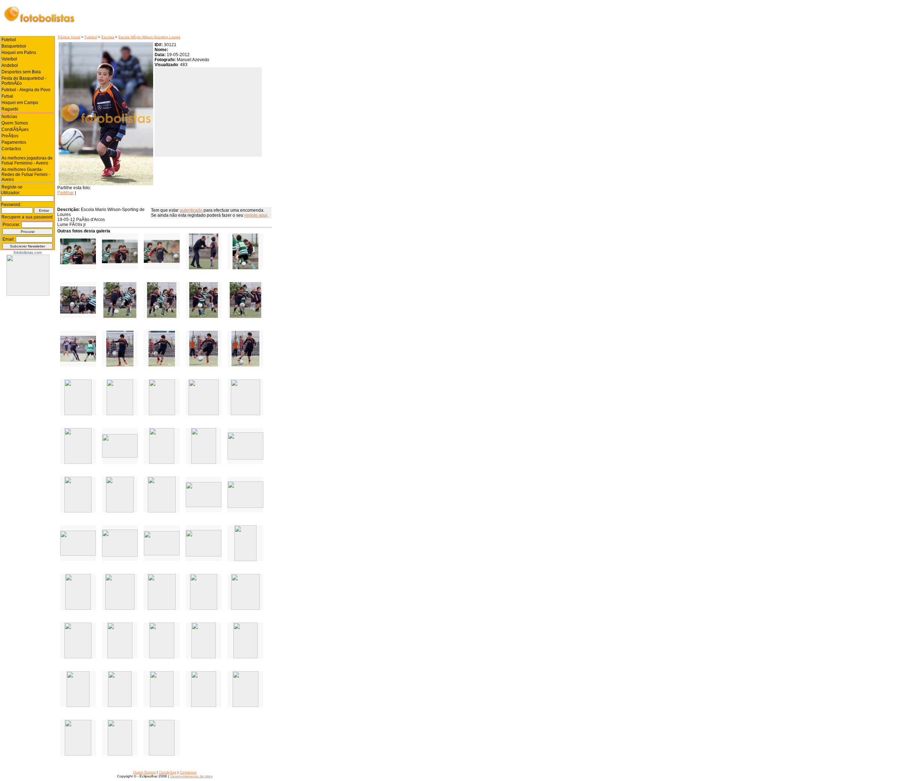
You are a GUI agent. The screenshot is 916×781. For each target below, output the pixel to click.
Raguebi (9, 109)
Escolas (107, 37)
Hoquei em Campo (19, 102)
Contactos (11, 148)
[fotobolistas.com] (27, 294)
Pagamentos (13, 142)
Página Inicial (69, 37)
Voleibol (9, 59)
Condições (167, 772)
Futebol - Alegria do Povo (25, 89)
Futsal (7, 96)
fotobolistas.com (28, 252)
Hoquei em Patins (18, 52)
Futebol (90, 37)
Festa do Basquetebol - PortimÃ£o (24, 81)
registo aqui (255, 215)
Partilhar (65, 192)
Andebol (9, 65)
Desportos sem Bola (21, 71)
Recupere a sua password (27, 217)
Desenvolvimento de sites (191, 776)
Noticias (9, 116)
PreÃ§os (9, 135)
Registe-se (12, 187)
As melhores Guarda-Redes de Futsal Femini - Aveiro (25, 174)
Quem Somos (14, 123)
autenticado (191, 210)
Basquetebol (13, 46)
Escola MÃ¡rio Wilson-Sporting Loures (149, 37)
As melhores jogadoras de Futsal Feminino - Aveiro (27, 161)
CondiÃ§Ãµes (15, 129)
